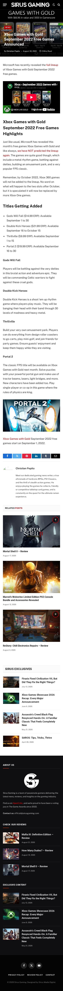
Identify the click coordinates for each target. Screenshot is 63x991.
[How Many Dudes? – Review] (11, 854)
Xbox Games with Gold (16, 438)
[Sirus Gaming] (30, 5)
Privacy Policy (16, 975)
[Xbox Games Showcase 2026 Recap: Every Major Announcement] (11, 698)
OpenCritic (18, 803)
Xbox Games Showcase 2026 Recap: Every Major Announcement (38, 698)
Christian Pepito (13, 51)
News (7, 27)
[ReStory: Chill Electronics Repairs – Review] (31, 626)
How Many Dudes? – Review (37, 850)
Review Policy (35, 975)
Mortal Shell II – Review (15, 551)
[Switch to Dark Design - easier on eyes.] (54, 4)
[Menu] (5, 4)
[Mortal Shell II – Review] (31, 531)
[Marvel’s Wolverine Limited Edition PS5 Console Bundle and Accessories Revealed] (31, 577)
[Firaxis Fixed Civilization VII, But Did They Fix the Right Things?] (11, 682)
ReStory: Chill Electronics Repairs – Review (25, 645)
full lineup (52, 64)
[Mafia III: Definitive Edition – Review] (11, 838)
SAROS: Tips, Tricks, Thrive (37, 737)
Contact (50, 975)
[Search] (58, 4)
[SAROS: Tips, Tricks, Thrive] (11, 741)
